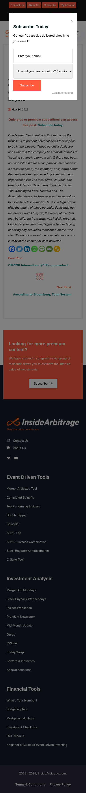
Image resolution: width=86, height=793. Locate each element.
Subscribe (27, 85)
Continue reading (62, 92)
